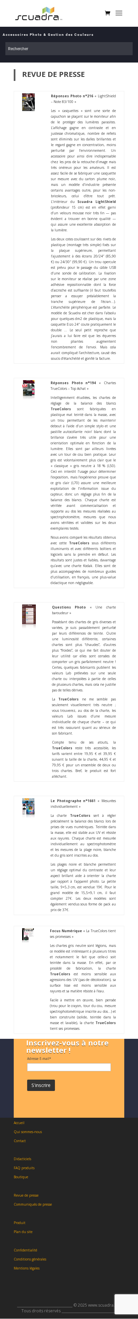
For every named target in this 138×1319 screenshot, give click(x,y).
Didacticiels (22, 1159)
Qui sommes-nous (28, 1131)
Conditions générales (30, 1259)
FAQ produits (24, 1168)
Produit (19, 1222)
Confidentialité (25, 1250)
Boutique (21, 1177)
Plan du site (23, 1231)
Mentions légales (27, 1268)
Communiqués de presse (33, 1204)
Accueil (19, 1122)
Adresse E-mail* (39, 1058)
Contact (20, 1140)
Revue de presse (26, 1195)
